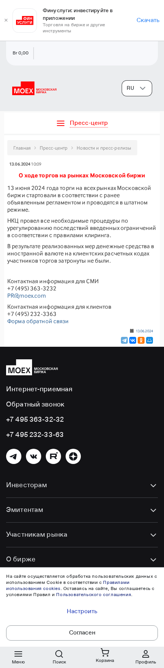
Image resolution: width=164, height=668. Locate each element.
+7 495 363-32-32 (35, 419)
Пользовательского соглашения (93, 595)
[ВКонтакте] (132, 340)
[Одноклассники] (141, 340)
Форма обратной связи (38, 321)
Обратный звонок (35, 404)
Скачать (148, 21)
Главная (22, 148)
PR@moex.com (26, 295)
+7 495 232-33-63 (35, 435)
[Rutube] (53, 456)
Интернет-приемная (39, 389)
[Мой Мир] (149, 340)
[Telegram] (124, 340)
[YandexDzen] (73, 456)
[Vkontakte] (33, 456)
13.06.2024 (144, 330)
